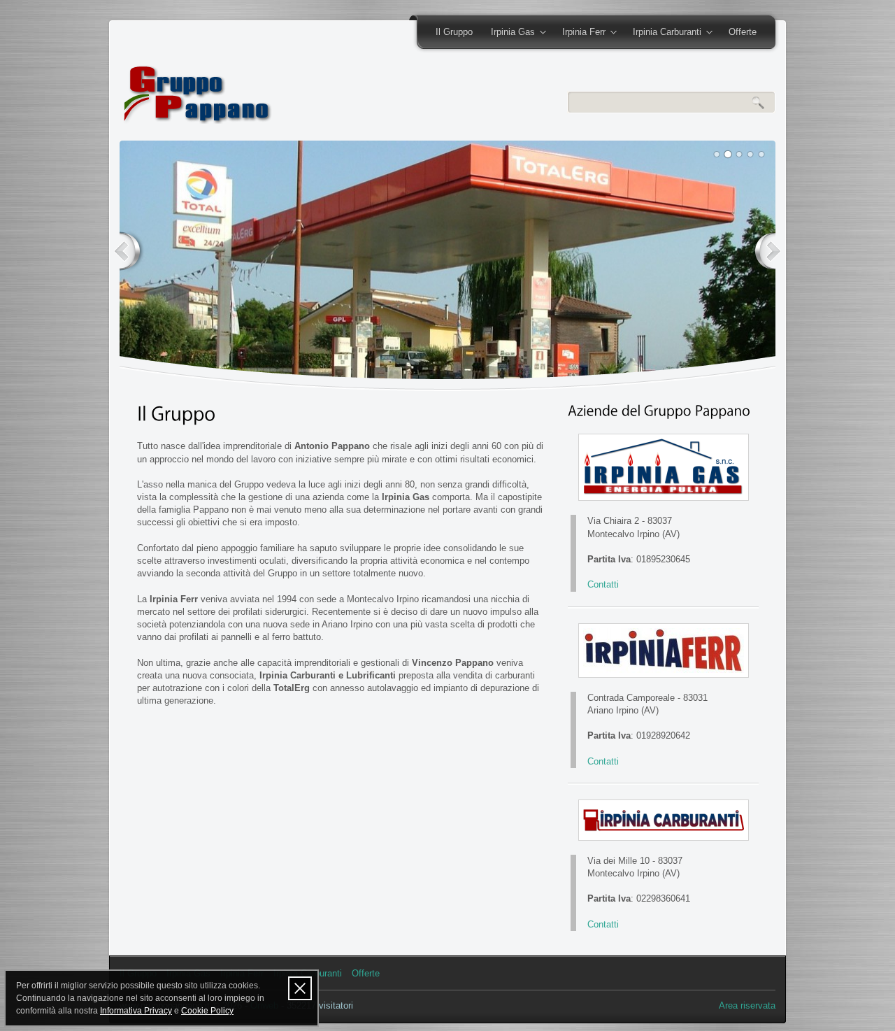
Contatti (603, 584)
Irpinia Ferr (579, 33)
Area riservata (747, 1005)
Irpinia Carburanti (662, 33)
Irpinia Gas (508, 33)
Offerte (743, 32)
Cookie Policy (207, 1011)
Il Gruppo (454, 32)
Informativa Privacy (136, 1011)
